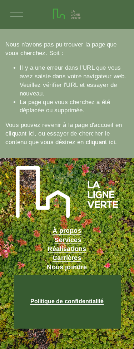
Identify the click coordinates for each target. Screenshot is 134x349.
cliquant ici (20, 133)
